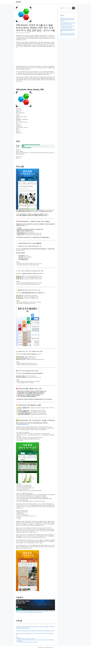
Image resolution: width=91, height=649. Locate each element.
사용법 (23, 638)
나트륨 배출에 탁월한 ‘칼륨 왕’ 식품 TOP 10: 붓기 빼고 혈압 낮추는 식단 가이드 (67, 30)
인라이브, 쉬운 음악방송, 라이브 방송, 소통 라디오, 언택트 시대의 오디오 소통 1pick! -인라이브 (35, 630)
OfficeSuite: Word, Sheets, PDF (22, 610)
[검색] (73, 8)
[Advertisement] (35, 57)
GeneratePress (50, 647)
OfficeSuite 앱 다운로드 (22, 424)
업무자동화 (33, 638)
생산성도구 (26, 638)
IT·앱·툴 (18, 637)
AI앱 (18, 638)
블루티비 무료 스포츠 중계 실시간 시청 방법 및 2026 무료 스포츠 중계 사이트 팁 (67, 20)
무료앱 (20, 638)
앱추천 (29, 638)
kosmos (18, 2)
